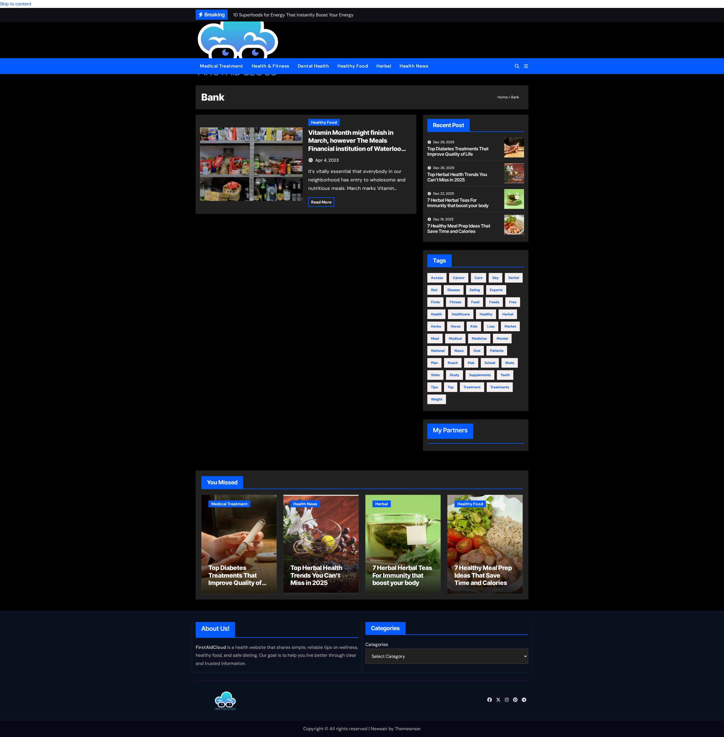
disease (453, 290)
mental (502, 338)
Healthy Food (352, 66)
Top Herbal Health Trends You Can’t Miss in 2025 (457, 177)
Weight (436, 399)
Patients (496, 350)
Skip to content (15, 4)
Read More (321, 202)
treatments (499, 387)
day (495, 278)
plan (434, 363)
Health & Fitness (270, 66)
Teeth (505, 375)
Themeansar (407, 729)
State (435, 375)
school (489, 363)
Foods (494, 302)
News (459, 350)
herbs (436, 326)
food (475, 302)
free (512, 302)
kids (473, 326)
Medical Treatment (221, 66)
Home (502, 97)
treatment (472, 387)
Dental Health (313, 66)
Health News (414, 66)
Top (451, 387)
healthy (486, 314)
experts (496, 290)
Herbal (383, 66)
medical (455, 338)
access (437, 278)
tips (434, 387)
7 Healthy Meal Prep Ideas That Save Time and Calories (458, 228)
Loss (491, 326)
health (436, 314)
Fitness (455, 302)
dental (513, 278)
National (438, 350)
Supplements (480, 375)
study (454, 375)
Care (478, 278)
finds (435, 302)
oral (476, 350)
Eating (475, 290)
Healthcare (461, 314)
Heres (455, 326)
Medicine (479, 338)
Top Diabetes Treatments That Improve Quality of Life (457, 151)
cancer (459, 278)
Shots (509, 363)
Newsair (379, 729)
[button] (526, 66)
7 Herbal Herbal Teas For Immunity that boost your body (458, 202)
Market (510, 326)
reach (453, 363)
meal (435, 338)
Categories (376, 644)
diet (434, 290)
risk (471, 363)
